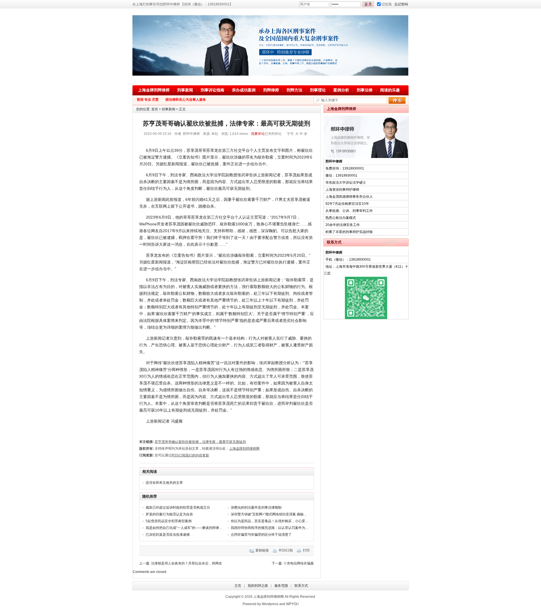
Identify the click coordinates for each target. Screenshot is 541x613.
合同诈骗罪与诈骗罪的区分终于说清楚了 (261, 535)
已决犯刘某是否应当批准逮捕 (168, 535)
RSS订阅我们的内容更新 (190, 455)
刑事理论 (318, 90)
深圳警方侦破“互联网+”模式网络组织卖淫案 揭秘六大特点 (274, 514)
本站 (214, 134)
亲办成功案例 (244, 90)
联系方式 (301, 586)
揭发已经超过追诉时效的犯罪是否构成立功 (178, 507)
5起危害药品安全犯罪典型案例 (169, 521)
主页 (237, 586)
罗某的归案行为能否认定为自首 (169, 514)
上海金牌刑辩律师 (154, 90)
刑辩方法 (294, 90)
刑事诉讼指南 (212, 90)
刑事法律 (365, 90)
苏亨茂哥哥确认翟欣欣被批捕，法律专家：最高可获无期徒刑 (200, 442)
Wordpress (270, 604)
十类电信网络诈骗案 (298, 563)
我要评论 (258, 134)
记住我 (387, 4)
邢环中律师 (191, 134)
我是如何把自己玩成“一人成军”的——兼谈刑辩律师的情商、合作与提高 (199, 528)
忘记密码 (401, 4)
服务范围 (281, 586)
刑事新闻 (185, 90)
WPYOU (292, 604)
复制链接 (262, 550)
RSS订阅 (286, 550)
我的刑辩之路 (258, 586)
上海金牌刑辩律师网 (244, 449)
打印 (306, 550)
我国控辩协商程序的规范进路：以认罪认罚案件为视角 (271, 528)
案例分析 (341, 90)
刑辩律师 (271, 90)
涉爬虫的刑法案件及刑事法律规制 (256, 507)
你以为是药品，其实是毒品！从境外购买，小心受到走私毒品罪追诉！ (283, 521)
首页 (154, 109)
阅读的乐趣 (390, 90)
